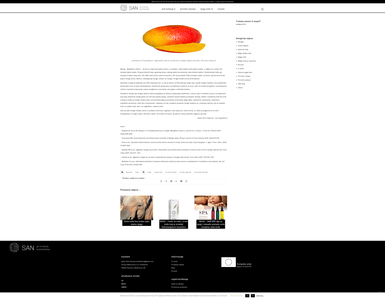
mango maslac (158, 172)
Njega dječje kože (244, 53)
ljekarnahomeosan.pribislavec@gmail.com (137, 261)
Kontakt (174, 271)
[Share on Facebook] (161, 181)
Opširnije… (260, 295)
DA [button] (247, 295)
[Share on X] (166, 181)
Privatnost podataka (179, 287)
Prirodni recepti (244, 76)
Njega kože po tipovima (247, 61)
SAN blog (241, 84)
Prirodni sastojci (244, 80)
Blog (173, 268)
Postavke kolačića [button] (236, 295)
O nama (241, 68)
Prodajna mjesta (177, 265)
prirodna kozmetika (171, 172)
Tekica (137, 172)
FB (122, 281)
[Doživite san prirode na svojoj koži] (134, 7)
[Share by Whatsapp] (176, 181)
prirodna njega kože (185, 172)
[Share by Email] (181, 181)
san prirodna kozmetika (201, 172)
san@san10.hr (241, 24)
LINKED (124, 287)
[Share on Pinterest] (171, 181)
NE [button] (253, 295)
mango (149, 172)
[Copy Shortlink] (186, 181)
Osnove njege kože (245, 72)
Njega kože (129, 172)
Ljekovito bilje (243, 49)
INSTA (123, 284)
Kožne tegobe (243, 46)
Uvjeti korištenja (177, 284)
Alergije (241, 42)
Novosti (241, 65)
